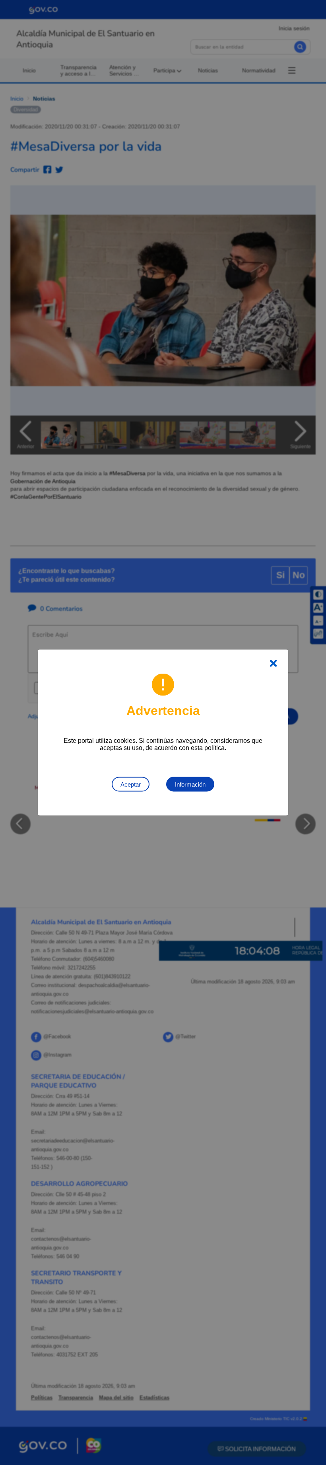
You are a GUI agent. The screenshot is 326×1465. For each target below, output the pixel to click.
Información (190, 784)
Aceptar (130, 784)
